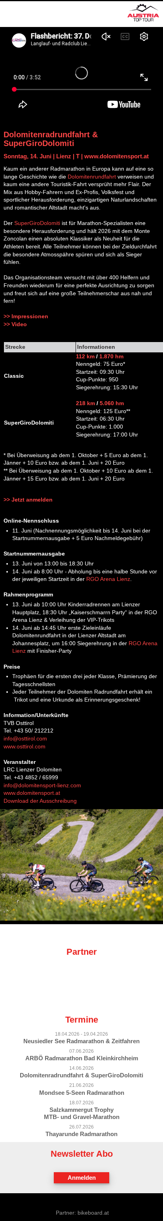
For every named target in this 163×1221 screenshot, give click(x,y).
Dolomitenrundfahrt (92, 176)
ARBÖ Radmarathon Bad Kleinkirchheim (81, 1058)
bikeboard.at (93, 1212)
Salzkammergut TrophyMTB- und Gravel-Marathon (81, 1113)
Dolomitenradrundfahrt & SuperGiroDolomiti (81, 1075)
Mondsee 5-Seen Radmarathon (81, 1092)
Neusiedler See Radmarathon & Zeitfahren (81, 1041)
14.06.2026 (81, 1068)
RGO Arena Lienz (108, 579)
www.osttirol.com (24, 746)
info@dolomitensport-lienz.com (42, 785)
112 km (85, 356)
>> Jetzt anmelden (28, 499)
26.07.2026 (81, 1127)
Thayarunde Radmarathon (81, 1134)
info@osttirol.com (25, 738)
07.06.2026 (81, 1051)
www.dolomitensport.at (116, 156)
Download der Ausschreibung (40, 801)
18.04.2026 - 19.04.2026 (81, 1034)
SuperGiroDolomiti (37, 223)
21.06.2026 (81, 1085)
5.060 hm (112, 403)
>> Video (15, 324)
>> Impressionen (26, 316)
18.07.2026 (81, 1103)
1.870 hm (111, 356)
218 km (85, 403)
